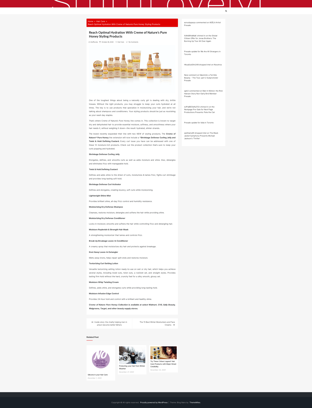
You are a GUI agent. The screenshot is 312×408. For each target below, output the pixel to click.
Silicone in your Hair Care (98, 375)
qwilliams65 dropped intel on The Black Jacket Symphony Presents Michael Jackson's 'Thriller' (201, 136)
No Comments (133, 42)
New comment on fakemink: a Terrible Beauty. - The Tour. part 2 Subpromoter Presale (201, 78)
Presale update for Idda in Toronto (199, 122)
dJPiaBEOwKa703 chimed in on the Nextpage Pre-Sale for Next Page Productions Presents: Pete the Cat (199, 109)
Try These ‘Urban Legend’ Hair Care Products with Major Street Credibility (163, 364)
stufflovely (94, 42)
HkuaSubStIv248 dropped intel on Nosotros (203, 64)
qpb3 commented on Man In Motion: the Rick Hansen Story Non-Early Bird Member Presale (203, 93)
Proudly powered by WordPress (154, 402)
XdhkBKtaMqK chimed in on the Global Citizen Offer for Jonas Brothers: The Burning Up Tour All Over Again (200, 38)
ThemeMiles (195, 402)
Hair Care (121, 42)
